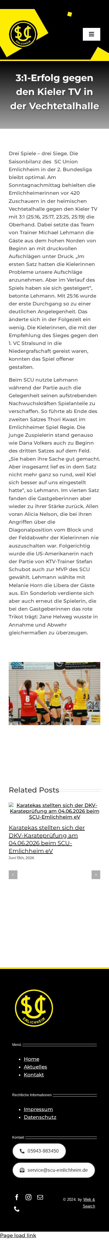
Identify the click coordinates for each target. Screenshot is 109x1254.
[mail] (40, 1197)
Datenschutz (40, 1117)
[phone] (17, 1209)
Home (31, 1059)
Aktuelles (35, 1067)
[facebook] (17, 1197)
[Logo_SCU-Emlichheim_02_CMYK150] (23, 22)
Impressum (38, 1109)
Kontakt (34, 1075)
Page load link (18, 1235)
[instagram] (28, 1197)
